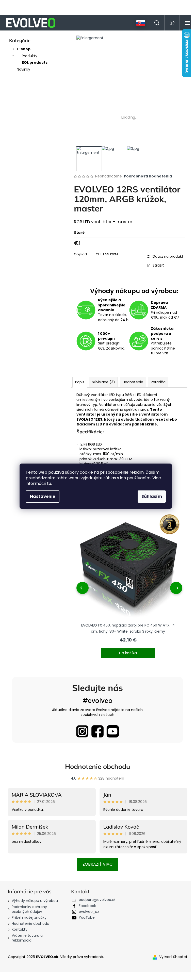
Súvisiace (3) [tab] (103, 382)
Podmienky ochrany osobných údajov (29, 909)
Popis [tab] (79, 382)
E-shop (23, 49)
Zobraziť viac (97, 864)
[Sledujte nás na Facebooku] (97, 731)
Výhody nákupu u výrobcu (35, 900)
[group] (128, 587)
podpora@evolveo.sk (97, 899)
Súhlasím (151, 496)
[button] (128, 650)
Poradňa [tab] (158, 382)
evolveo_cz (89, 911)
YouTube (87, 917)
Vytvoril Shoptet (173, 956)
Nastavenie (42, 496)
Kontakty (19, 929)
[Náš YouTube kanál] (112, 731)
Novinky (23, 69)
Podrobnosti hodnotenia (148, 176)
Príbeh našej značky (29, 917)
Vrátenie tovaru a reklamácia (27, 938)
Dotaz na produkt (168, 256)
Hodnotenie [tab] (133, 382)
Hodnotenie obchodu (97, 766)
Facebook (87, 905)
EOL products (34, 62)
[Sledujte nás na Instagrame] (82, 731)
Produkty (29, 55)
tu (49, 483)
